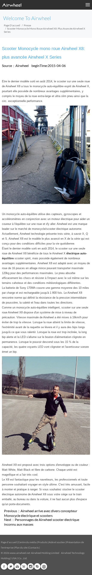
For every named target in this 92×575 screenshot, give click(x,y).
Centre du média (27, 542)
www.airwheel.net (20, 552)
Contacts (34, 547)
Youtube (17, 566)
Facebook (4, 566)
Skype (37, 566)
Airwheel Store (24, 566)
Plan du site (21, 547)
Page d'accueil (12, 25)
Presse (27, 25)
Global (44, 566)
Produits (42, 542)
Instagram (30, 566)
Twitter (10, 566)
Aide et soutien (57, 542)
